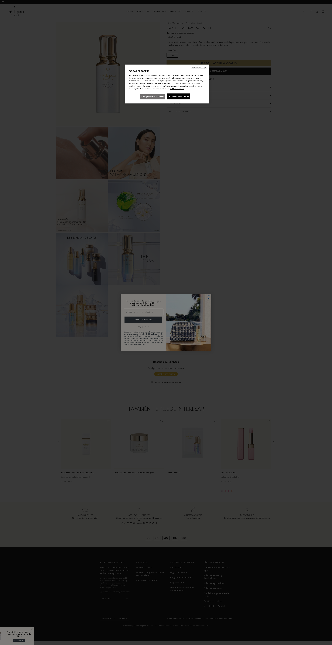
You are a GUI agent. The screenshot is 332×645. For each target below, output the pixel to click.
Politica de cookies (177, 89)
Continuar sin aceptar (199, 68)
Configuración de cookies (152, 96)
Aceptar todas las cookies (179, 96)
